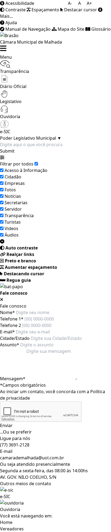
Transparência (19, 216)
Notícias (13, 196)
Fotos (10, 190)
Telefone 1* (11, 319)
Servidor (13, 209)
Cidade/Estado (15, 338)
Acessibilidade (19, 3)
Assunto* (9, 345)
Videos (11, 228)
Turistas (13, 222)
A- (70, 3)
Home (6, 522)
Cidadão (13, 177)
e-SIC (5, 496)
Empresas (15, 183)
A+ (89, 3)
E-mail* (7, 332)
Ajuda (10, 23)
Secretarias (16, 203)
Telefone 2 (10, 325)
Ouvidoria (10, 509)
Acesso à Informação (26, 170)
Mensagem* (12, 379)
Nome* (7, 312)
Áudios (12, 235)
